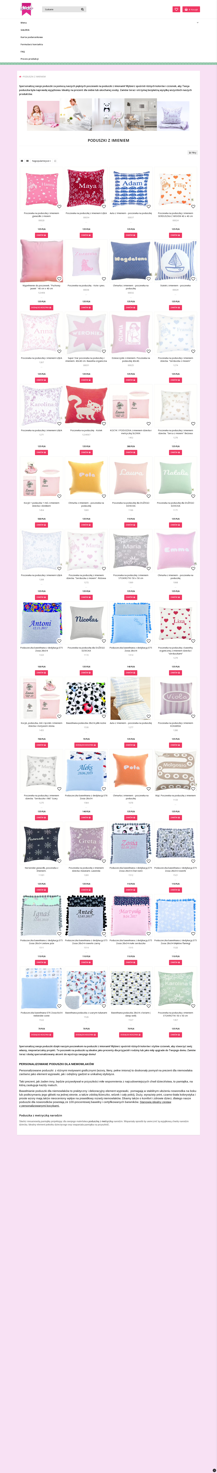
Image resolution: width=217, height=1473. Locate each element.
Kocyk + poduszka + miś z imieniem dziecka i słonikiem (41, 504)
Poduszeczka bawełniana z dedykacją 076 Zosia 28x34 (86, 797)
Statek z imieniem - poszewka (175, 285)
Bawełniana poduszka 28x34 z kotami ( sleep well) (131, 1014)
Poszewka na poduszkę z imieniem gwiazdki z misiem (41, 214)
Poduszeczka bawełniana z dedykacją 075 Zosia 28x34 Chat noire (131, 869)
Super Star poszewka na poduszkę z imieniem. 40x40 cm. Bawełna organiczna (86, 359)
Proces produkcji (30, 58)
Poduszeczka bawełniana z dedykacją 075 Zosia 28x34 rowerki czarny (86, 942)
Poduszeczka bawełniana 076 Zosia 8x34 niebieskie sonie (41, 1014)
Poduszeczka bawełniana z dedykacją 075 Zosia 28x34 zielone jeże (41, 942)
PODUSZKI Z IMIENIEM (34, 76)
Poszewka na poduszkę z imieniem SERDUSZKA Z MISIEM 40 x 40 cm (175, 214)
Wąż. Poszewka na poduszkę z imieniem (175, 795)
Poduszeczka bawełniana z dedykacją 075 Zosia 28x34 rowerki (175, 869)
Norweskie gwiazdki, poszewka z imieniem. (41, 869)
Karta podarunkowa (32, 37)
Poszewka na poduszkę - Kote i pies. (86, 285)
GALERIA (25, 29)
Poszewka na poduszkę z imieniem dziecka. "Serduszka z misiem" (175, 359)
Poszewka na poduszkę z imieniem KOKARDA (175, 724)
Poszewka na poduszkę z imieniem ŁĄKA (86, 213)
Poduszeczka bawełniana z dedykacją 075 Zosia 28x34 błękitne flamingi (175, 942)
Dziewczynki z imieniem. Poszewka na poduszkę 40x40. (131, 359)
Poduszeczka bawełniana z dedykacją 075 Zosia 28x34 (41, 649)
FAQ (23, 51)
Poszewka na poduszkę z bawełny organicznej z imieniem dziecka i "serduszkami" (175, 650)
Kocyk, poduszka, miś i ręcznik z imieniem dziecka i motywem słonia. (41, 724)
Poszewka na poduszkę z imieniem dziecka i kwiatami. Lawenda (86, 869)
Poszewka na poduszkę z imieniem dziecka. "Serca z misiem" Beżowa (175, 432)
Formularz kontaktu (32, 44)
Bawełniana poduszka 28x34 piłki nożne (86, 722)
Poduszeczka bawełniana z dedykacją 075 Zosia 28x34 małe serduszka (131, 942)
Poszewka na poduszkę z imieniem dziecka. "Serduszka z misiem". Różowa (86, 577)
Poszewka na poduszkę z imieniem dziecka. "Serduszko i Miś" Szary (41, 797)
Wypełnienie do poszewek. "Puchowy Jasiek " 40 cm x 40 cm (41, 287)
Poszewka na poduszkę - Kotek (86, 430)
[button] (176, 9)
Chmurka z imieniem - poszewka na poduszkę (131, 287)
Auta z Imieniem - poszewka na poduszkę (131, 213)
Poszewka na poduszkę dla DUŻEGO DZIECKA (130, 504)
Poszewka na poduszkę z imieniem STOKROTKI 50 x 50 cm (130, 577)
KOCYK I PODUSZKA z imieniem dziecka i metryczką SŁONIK (131, 432)
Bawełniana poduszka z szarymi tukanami (86, 1012)
